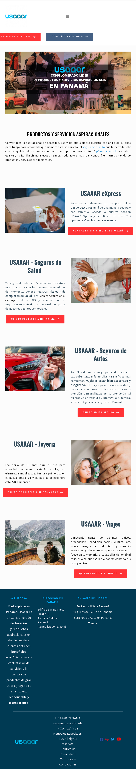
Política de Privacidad (68, 751)
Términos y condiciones (67, 762)
